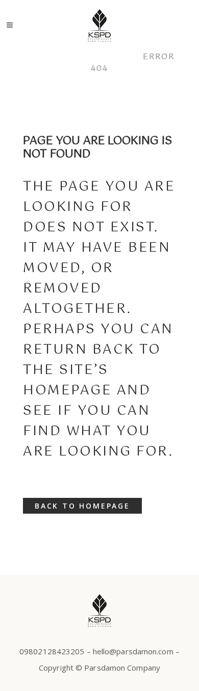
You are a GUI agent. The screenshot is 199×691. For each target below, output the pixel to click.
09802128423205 (51, 651)
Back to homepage (82, 506)
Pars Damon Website (78, 56)
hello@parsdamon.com (133, 651)
